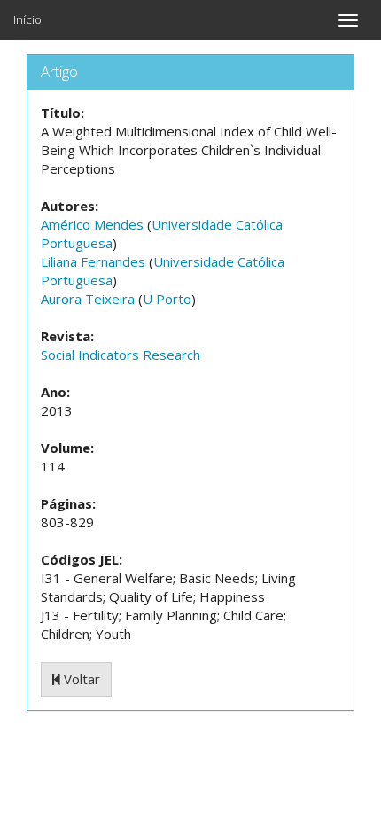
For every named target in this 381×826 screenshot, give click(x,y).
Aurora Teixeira (88, 299)
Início (27, 19)
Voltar (80, 679)
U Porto (167, 299)
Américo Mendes (92, 224)
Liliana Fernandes (93, 261)
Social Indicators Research (120, 354)
